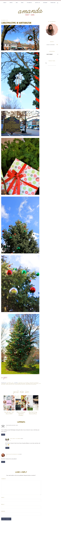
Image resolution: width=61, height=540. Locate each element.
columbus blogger (20, 383)
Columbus (3, 20)
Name (3, 497)
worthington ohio (10, 384)
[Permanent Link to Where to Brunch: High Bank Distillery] (20, 410)
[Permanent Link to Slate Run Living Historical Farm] (32, 410)
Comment (3, 478)
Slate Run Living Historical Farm (33, 412)
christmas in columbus (23, 382)
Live (7, 20)
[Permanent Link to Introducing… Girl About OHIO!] (9, 410)
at (10, 440)
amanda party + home (30, 11)
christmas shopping (33, 382)
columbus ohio (29, 383)
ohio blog (35, 383)
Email (3, 504)
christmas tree (4, 383)
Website (3, 511)
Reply (3, 434)
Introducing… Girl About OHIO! (9, 412)
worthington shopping (31, 384)
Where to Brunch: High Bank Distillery (21, 413)
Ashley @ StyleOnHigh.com (12, 454)
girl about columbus (15, 438)
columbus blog (12, 383)
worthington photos (20, 384)
